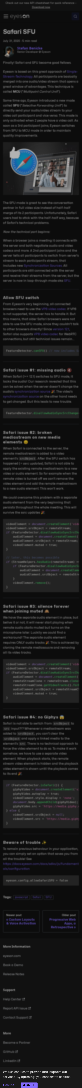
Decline (8, 1085)
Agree (29, 1085)
